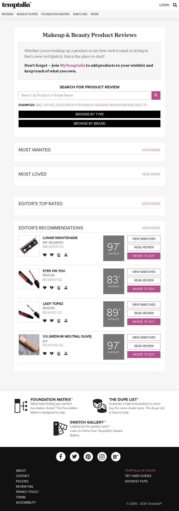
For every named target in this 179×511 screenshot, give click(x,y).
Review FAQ (24, 486)
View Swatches (143, 239)
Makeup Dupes (27, 14)
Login (164, 5)
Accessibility (26, 502)
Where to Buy (144, 256)
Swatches (80, 14)
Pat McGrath (53, 242)
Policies (22, 481)
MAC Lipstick (45, 105)
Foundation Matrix (55, 14)
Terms (21, 497)
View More (151, 150)
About (21, 471)
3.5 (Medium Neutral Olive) (67, 336)
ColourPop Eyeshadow (74, 105)
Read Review (144, 247)
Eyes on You (54, 271)
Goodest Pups (136, 481)
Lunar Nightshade (60, 238)
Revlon (49, 275)
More (95, 14)
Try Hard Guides (138, 476)
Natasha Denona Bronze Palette (121, 105)
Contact (22, 476)
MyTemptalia (72, 65)
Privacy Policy (27, 492)
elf (45, 341)
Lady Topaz (53, 304)
